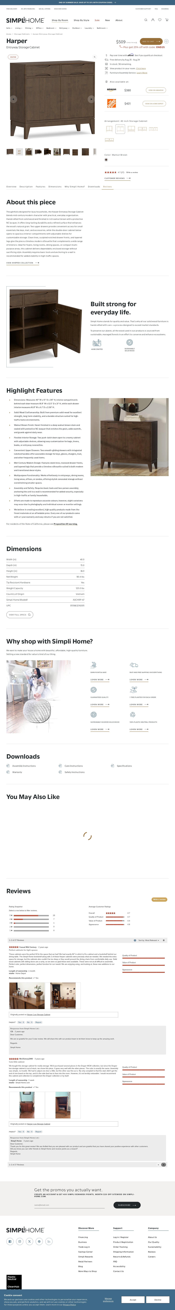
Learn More (97, 679)
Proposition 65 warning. (66, 523)
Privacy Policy (69, 1304)
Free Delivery (11, 9)
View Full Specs (17, 614)
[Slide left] (13, 99)
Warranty (17, 772)
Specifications (124, 765)
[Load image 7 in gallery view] (76, 151)
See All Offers (44, 9)
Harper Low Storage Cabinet (38, 1015)
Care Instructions (74, 765)
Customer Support (143, 9)
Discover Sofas (60, 9)
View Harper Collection (19, 263)
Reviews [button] (107, 186)
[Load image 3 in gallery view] (38, 151)
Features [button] (40, 186)
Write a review (132, 172)
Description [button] (26, 186)
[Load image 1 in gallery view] (10, 151)
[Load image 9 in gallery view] (94, 151)
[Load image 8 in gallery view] (85, 151)
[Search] (145, 19)
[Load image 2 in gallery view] (28, 151)
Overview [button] (11, 186)
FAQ (156, 9)
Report (38, 1022)
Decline (158, 1299)
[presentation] (27, 995)
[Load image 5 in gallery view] (57, 151)
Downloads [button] (94, 186)
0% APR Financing (28, 9)
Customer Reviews (115, 178)
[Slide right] (91, 99)
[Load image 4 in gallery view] (47, 151)
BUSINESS (165, 9)
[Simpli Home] (25, 20)
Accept (133, 1299)
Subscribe (124, 1205)
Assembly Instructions (24, 765)
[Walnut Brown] (106, 159)
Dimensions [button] (55, 186)
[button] (166, 41)
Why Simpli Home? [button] (75, 186)
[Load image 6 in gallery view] (66, 151)
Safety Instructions (75, 772)
